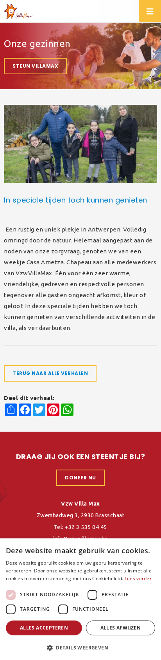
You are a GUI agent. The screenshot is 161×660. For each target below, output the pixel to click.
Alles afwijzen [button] (120, 627)
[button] (80, 647)
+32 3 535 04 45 (86, 527)
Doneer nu (80, 477)
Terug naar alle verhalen (50, 373)
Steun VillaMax (35, 66)
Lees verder (138, 578)
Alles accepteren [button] (44, 627)
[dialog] (80, 599)
